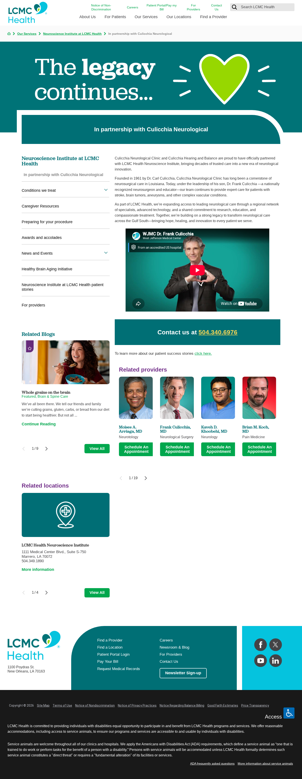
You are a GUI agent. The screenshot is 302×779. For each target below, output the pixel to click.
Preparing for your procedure (47, 222)
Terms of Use (62, 705)
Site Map (43, 705)
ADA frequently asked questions (212, 763)
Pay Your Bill (107, 661)
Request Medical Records (118, 669)
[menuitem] (87, 19)
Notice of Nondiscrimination (95, 705)
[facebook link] (260, 644)
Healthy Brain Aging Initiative (47, 269)
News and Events (37, 253)
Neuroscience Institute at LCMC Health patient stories (62, 287)
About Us (87, 17)
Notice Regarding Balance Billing (182, 705)
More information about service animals (265, 763)
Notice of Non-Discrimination (101, 7)
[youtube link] (260, 660)
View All (97, 448)
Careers (132, 7)
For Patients (115, 17)
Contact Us (216, 7)
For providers (33, 305)
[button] (105, 190)
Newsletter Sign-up (183, 673)
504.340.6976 (218, 332)
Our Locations (178, 17)
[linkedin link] (275, 660)
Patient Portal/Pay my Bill (162, 7)
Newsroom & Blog (174, 647)
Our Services (146, 17)
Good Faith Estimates (222, 705)
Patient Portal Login (113, 654)
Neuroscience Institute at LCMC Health (72, 33)
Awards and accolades (42, 237)
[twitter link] (275, 644)
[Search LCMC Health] (234, 7)
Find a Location (109, 647)
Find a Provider (213, 17)
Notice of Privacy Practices (137, 705)
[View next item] (146, 478)
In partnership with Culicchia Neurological (63, 174)
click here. (203, 353)
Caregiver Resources (40, 206)
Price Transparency (255, 705)
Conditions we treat (39, 190)
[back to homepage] (9, 33)
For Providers (193, 7)
